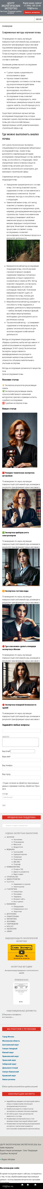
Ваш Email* (6, 751)
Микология (17, 844)
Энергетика (18, 912)
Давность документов (21, 872)
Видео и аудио (18, 874)
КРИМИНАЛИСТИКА (13, 867)
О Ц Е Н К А (10, 882)
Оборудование (19, 907)
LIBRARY (9, 931)
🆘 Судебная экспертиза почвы (14, 403)
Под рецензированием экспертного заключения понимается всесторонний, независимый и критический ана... (24, 1126)
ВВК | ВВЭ (17, 862)
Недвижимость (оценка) (22, 884)
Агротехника (18, 840)
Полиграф (17, 864)
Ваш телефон (7, 765)
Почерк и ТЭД (18, 869)
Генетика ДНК (18, 852)
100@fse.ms (32, 8)
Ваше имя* (6, 756)
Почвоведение (7, 26)
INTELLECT (10, 926)
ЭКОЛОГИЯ (10, 837)
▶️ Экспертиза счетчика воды (15, 591)
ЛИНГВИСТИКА (12, 919)
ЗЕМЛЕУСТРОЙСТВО (13, 879)
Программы (18, 894)
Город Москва (8, 1037)
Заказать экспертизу (32, 12)
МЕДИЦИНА (11, 849)
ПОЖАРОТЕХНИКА (13, 916)
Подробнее (4, 1182)
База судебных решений (29, 1087)
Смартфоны (17, 897)
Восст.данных (18, 902)
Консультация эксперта (21, 1094)
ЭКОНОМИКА (11, 921)
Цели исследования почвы (12, 374)
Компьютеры (18, 892)
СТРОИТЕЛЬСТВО (12, 877)
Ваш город (6, 774)
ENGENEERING (11, 904)
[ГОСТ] (21, 1004)
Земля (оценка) (19, 887)
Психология (18, 859)
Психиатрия (18, 857)
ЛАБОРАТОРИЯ (11, 929)
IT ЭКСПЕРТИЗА (12, 889)
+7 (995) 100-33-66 (32, 5)
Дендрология (18, 847)
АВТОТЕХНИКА (11, 914)
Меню (38, 19)
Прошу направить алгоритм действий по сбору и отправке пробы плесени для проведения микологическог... (23, 1103)
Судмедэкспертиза (20, 854)
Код (7, 736)
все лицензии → (8, 1017)
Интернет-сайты (19, 899)
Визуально (4, 736)
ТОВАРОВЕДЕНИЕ (12, 924)
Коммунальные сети (21, 909)
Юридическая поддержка (21, 817)
